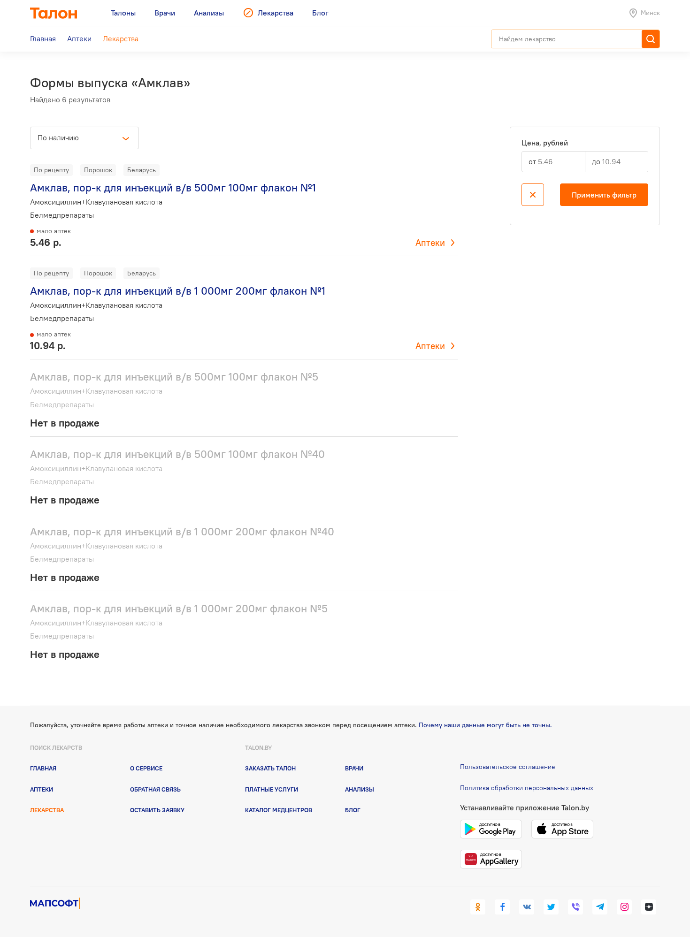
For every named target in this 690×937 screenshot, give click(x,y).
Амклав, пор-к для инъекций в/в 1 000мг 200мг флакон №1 (177, 290)
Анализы (359, 789)
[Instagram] (624, 907)
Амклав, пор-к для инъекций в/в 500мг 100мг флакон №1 (173, 187)
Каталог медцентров (278, 810)
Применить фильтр (604, 194)
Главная (43, 768)
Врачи (354, 768)
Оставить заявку (157, 810)
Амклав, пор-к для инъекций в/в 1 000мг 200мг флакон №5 (179, 608)
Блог (352, 810)
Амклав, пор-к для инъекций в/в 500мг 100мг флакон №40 (177, 454)
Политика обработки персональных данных (526, 788)
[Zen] (648, 907)
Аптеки (430, 242)
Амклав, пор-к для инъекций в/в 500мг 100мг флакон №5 (174, 376)
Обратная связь (155, 789)
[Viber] (575, 907)
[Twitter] (551, 907)
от (532, 161)
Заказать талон (270, 768)
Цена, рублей (544, 142)
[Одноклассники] (478, 907)
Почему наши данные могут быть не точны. (485, 725)
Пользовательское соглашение (507, 766)
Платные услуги (271, 789)
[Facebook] (502, 907)
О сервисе (146, 768)
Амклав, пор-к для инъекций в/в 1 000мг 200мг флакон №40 (182, 531)
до (596, 161)
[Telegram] (600, 907)
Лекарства (47, 810)
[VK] (526, 907)
